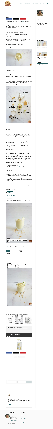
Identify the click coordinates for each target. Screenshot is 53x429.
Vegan (23, 356)
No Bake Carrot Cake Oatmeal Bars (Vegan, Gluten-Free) (44, 48)
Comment (7, 370)
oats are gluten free (18, 166)
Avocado (15, 356)
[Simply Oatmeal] (11, 4)
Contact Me (15, 420)
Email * (18, 380)
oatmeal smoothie (26, 29)
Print (8, 250)
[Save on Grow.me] (26, 19)
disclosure (23, 21)
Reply (9, 391)
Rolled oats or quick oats (12, 163)
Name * (8, 380)
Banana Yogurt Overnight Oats (39, 58)
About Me (11, 420)
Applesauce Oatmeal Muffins (44, 58)
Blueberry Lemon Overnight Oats (39, 48)
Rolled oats (8, 123)
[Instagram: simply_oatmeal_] (9, 335)
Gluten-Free (19, 356)
